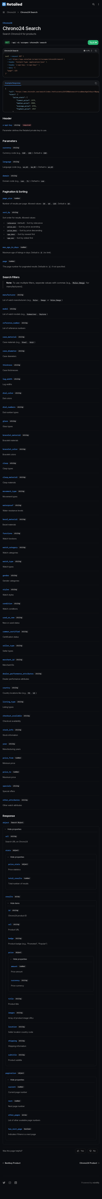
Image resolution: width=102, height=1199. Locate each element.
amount (14, 966)
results (9, 897)
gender (6, 575)
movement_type (9, 491)
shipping (12, 1041)
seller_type (8, 646)
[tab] (12, 83)
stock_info (8, 730)
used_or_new (8, 617)
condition (7, 603)
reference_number (11, 323)
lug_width (7, 379)
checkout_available (12, 716)
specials (7, 786)
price (11, 952)
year (5, 744)
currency (7, 148)
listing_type (9, 702)
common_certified (11, 632)
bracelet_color (10, 449)
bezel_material (10, 519)
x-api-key (7, 125)
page (5, 261)
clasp (5, 463)
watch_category (10, 547)
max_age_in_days (11, 247)
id (9, 910)
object (6, 822)
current (12, 1087)
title (11, 999)
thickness (7, 365)
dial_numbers (9, 407)
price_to (7, 772)
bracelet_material (12, 435)
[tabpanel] (51, 99)
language (7, 162)
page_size (7, 198)
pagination (10, 1073)
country (6, 688)
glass (5, 421)
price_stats (14, 864)
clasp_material (10, 477)
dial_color (8, 393)
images (11, 1013)
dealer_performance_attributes (18, 674)
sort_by (6, 212)
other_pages (14, 1115)
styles (6, 589)
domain (6, 176)
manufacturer (9, 295)
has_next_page (15, 1129)
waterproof (8, 505)
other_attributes (11, 800)
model (5, 309)
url (7, 836)
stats (8, 850)
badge (11, 938)
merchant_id (8, 660)
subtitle (12, 1055)
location (12, 1027)
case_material (9, 337)
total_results (15, 878)
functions (7, 533)
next (10, 1101)
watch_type (8, 561)
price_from (8, 758)
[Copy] (84, 42)
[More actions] (98, 4)
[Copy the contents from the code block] (96, 51)
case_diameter (9, 351)
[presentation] (51, 99)
